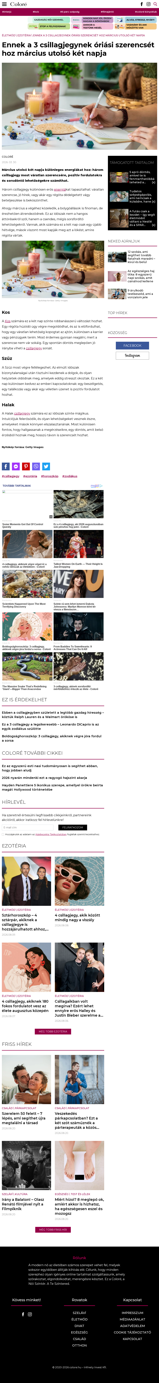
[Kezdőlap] (18, 4)
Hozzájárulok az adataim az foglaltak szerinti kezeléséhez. (52, 834)
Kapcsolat (132, 1339)
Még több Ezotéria (53, 1031)
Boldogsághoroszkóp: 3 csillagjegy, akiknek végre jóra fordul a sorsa (51, 738)
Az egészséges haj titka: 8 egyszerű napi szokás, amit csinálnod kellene (141, 276)
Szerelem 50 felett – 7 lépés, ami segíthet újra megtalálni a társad (23, 1118)
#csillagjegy (10, 476)
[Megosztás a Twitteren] (46, 466)
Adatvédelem (132, 1326)
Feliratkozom (72, 827)
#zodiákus (69, 476)
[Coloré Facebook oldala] (141, 4)
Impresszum (132, 1313)
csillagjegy (34, 348)
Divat (79, 1326)
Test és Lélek (80, 1194)
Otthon (79, 1345)
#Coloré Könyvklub (146, 11)
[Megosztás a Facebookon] (6, 466)
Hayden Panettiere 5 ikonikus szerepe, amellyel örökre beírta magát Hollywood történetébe (52, 787)
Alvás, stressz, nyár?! (135, 20)
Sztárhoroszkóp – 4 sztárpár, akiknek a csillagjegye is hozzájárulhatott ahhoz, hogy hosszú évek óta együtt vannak (24, 927)
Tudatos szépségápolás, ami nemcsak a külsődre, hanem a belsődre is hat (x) (141, 200)
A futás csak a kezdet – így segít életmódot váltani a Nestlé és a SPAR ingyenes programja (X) (142, 222)
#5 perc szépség (69, 11)
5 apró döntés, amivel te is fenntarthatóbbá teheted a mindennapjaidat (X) (141, 180)
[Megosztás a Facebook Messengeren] (16, 466)
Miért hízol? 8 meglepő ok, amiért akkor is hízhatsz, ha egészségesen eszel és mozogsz (79, 1206)
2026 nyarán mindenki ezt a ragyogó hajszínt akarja (44, 778)
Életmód (8, 35)
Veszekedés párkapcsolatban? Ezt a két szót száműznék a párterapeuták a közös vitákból (76, 1122)
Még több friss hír (53, 1229)
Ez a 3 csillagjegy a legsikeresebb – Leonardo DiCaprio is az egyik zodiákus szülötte (50, 727)
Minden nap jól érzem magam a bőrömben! (92, 20)
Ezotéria (24, 35)
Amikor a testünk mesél (92, 26)
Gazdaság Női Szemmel (49, 20)
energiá (60, 189)
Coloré (7, 156)
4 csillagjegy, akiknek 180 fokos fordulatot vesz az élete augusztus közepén (25, 1006)
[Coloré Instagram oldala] (148, 4)
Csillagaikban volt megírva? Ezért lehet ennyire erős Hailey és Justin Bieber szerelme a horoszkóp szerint (77, 1010)
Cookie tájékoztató (132, 1332)
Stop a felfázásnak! (49, 26)
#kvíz (36, 11)
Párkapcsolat (25, 1108)
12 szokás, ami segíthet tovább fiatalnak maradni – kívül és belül (141, 257)
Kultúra (21, 1194)
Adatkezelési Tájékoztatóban (51, 834)
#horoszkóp (49, 476)
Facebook (132, 345)
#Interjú (6, 11)
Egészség (61, 1194)
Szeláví (7, 1194)
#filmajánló (107, 11)
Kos (8, 321)
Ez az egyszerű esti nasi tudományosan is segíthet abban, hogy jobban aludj (50, 768)
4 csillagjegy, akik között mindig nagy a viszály (77, 917)
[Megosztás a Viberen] (36, 466)
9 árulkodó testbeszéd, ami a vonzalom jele (140, 294)
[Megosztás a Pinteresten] (26, 466)
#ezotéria (30, 476)
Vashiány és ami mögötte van (135, 26)
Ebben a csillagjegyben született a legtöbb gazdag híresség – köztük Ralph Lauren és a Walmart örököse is (53, 715)
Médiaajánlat (132, 1319)
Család (7, 1108)
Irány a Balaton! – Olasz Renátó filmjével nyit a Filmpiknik (23, 1204)
